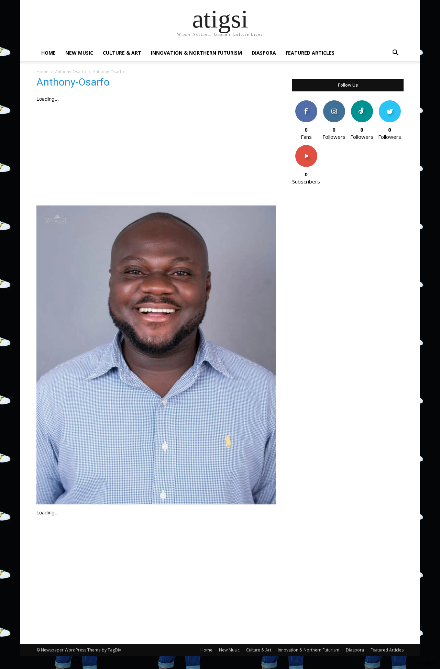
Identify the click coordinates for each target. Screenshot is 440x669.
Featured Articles (310, 52)
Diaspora (264, 52)
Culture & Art (122, 52)
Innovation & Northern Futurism (196, 52)
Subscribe (306, 147)
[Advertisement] (156, 154)
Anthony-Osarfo (70, 72)
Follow (334, 102)
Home (48, 52)
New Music (79, 52)
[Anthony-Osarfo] (156, 502)
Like (306, 102)
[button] (395, 53)
